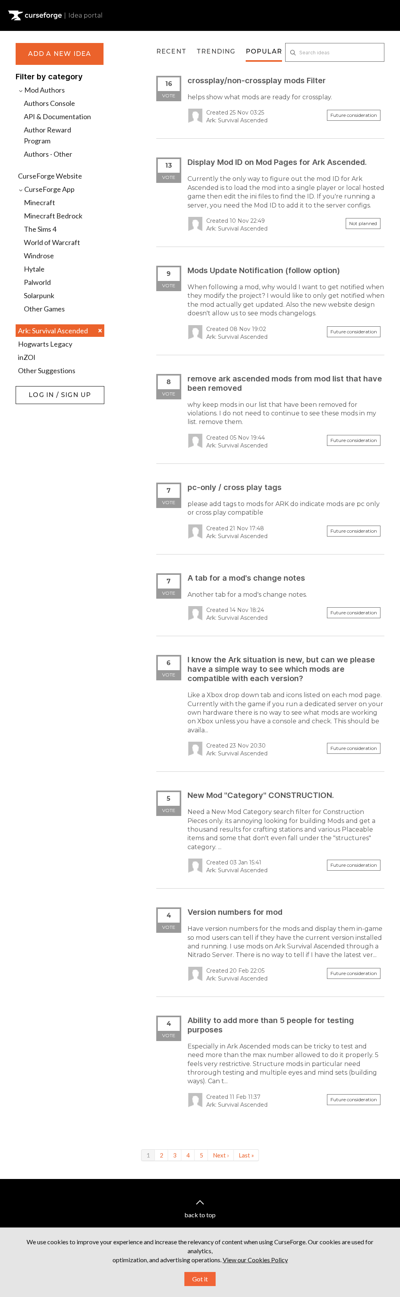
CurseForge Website (50, 176)
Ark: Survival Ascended (60, 330)
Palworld (37, 282)
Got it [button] (200, 1279)
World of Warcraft (52, 242)
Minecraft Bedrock (53, 215)
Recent (171, 51)
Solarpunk (39, 295)
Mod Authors (44, 90)
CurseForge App (49, 189)
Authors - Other (48, 154)
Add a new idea (59, 53)
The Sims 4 (40, 229)
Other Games (44, 308)
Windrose (39, 255)
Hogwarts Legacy (45, 344)
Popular (264, 51)
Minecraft (39, 202)
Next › (221, 1155)
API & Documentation (57, 116)
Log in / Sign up (35, 390)
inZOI (27, 357)
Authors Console (49, 103)
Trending (216, 51)
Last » (246, 1155)
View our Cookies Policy (255, 1259)
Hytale (34, 269)
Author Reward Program (47, 135)
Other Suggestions (46, 370)
